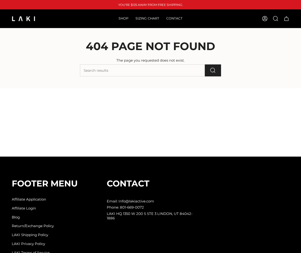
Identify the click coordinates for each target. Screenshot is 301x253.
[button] (123, 18)
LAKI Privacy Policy (28, 243)
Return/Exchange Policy (33, 226)
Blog (16, 217)
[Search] (213, 70)
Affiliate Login (24, 208)
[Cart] (286, 19)
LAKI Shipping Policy (30, 235)
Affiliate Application (29, 199)
